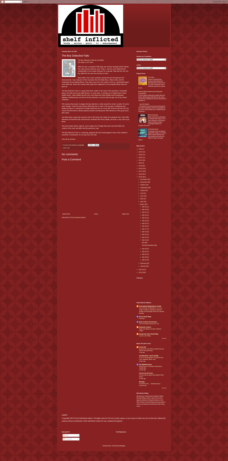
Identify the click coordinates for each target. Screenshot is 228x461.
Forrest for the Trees (146, 373)
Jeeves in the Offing (145, 336)
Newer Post (66, 214)
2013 (140, 272)
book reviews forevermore (148, 322)
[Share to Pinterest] (98, 145)
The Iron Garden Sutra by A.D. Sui (149, 323)
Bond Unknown (153, 115)
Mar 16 (144, 232)
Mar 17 (144, 229)
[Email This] (89, 145)
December (143, 179)
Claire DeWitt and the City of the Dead (85, 95)
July (141, 193)
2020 (140, 163)
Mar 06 (144, 251)
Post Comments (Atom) (78, 217)
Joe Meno (100, 60)
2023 (140, 154)
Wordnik (142, 382)
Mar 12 (144, 237)
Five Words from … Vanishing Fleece (149, 383)
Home (96, 214)
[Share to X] (93, 145)
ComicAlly (142, 347)
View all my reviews (68, 139)
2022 (140, 157)
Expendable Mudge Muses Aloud (150, 306)
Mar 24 (144, 218)
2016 (140, 174)
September (144, 188)
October (143, 185)
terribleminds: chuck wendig (148, 356)
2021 (140, 160)
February (143, 263)
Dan (68, 148)
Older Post (125, 214)
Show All (164, 338)
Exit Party (142, 318)
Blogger (122, 446)
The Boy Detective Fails (86, 60)
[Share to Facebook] (96, 145)
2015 (140, 177)
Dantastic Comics (145, 327)
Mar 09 (144, 249)
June (142, 196)
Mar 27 (144, 212)
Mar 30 (144, 209)
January (143, 266)
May (141, 199)
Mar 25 (144, 215)
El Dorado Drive (153, 129)
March (142, 204)
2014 (140, 269)
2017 (140, 171)
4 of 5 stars (89, 62)
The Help (151, 77)
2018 (140, 168)
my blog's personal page (156, 402)
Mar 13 (144, 234)
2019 (140, 166)
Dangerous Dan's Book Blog (148, 334)
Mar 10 (144, 240)
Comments (68, 439)
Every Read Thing (145, 317)
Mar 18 (144, 226)
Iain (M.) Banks (144, 104)
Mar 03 (144, 257)
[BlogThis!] (91, 145)
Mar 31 (144, 207)
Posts (66, 435)
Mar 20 (144, 223)
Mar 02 (144, 260)
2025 (140, 149)
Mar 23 (144, 221)
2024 (140, 152)
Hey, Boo (145, 242)
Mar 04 (144, 254)
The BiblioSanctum (145, 364)
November (143, 182)
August (142, 190)
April (142, 201)
